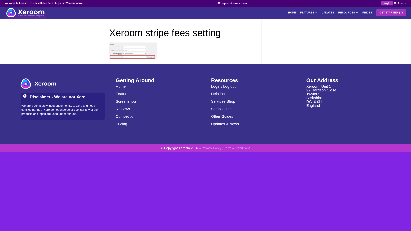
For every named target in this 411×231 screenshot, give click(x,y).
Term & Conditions (237, 148)
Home (292, 13)
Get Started (389, 13)
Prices (367, 13)
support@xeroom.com (234, 3)
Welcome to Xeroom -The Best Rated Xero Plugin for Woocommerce (44, 3)
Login (387, 3)
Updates (328, 13)
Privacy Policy (211, 148)
